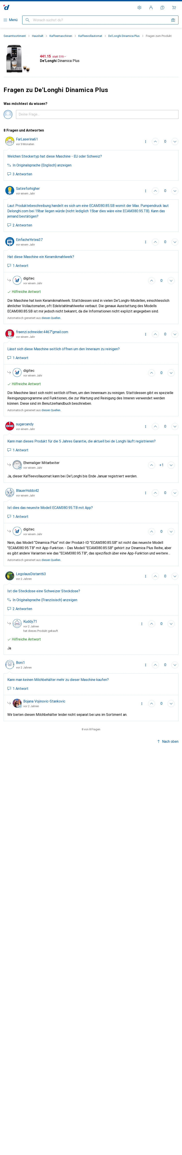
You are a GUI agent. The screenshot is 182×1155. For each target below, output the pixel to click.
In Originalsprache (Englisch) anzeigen (42, 165)
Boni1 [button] (20, 663)
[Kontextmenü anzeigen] (145, 141)
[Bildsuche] (173, 20)
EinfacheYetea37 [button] (29, 240)
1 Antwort (20, 266)
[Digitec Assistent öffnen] (162, 7)
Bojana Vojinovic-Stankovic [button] (44, 701)
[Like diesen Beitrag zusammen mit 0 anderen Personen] (155, 190)
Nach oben (170, 741)
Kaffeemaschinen (60, 36)
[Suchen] (27, 20)
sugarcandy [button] (25, 424)
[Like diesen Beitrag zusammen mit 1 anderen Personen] (155, 141)
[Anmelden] (150, 7)
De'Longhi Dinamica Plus (124, 36)
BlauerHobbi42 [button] (27, 490)
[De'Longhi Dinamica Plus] (91, 58)
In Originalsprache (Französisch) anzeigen (45, 600)
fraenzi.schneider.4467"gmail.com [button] (42, 332)
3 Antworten (22, 174)
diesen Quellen (51, 318)
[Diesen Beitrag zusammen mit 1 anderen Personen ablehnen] (174, 141)
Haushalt (37, 36)
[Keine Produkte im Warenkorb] (174, 7)
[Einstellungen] (139, 7)
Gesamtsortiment (15, 36)
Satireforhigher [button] (28, 188)
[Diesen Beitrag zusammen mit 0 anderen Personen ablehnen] (174, 190)
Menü (13, 20)
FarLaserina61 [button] (27, 139)
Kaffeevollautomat (90, 36)
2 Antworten (22, 225)
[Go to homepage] (7, 7)
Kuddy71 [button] (30, 621)
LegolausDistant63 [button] (31, 574)
